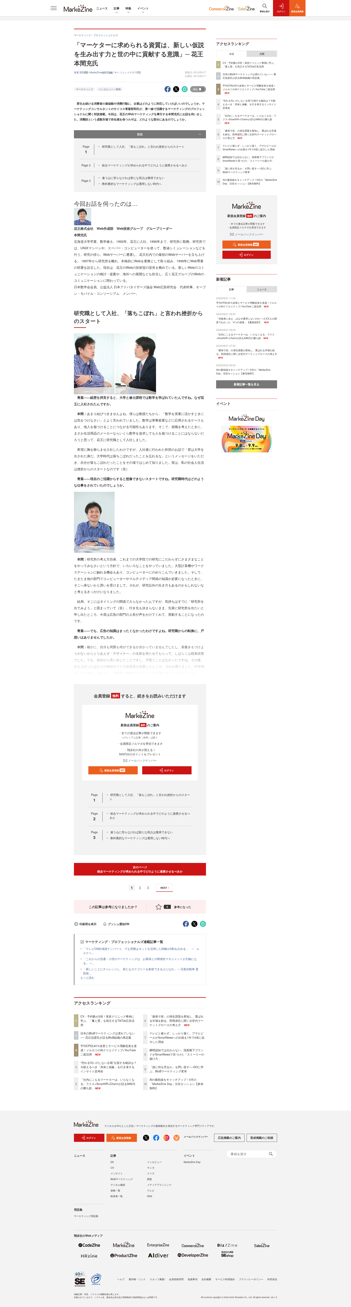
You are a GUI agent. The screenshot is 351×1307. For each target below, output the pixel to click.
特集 (128, 8)
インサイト (116, 1173)
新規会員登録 (114, 770)
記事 (116, 8)
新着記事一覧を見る (246, 384)
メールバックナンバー (142, 760)
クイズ (150, 1173)
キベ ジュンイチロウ (125, 72)
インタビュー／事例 (110, 89)
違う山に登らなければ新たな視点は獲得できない (133, 178)
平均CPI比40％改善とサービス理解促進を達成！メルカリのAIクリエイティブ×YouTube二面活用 (108, 1050)
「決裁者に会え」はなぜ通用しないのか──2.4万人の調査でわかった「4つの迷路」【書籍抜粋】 (246, 320)
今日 (231, 54)
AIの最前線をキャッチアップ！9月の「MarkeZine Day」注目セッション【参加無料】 (176, 1083)
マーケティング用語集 (86, 1216)
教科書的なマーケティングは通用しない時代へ (132, 184)
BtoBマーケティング (121, 1179)
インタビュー (154, 1162)
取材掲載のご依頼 (261, 1138)
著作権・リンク (137, 1279)
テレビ (150, 1190)
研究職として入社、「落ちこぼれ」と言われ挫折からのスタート (143, 146)
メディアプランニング (159, 1184)
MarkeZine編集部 (99, 72)
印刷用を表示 (87, 924)
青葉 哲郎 (79, 72)
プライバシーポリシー (251, 1279)
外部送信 (272, 1279)
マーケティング (84, 89)
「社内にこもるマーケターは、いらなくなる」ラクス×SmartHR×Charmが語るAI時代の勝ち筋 (107, 1083)
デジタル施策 (117, 1184)
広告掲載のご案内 (229, 1138)
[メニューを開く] (54, 8)
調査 (149, 1179)
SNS (149, 1196)
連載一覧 (115, 1190)
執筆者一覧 (116, 1196)
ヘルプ (121, 1279)
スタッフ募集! (157, 1279)
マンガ (150, 1167)
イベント (143, 8)
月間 (261, 54)
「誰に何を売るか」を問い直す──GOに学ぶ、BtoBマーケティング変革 (177, 1069)
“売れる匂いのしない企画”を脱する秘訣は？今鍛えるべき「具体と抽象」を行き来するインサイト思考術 (108, 1067)
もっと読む (87, 977)
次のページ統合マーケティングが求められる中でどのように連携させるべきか (140, 869)
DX (112, 1162)
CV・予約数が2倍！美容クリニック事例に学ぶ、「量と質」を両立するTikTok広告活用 (107, 1020)
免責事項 (192, 1279)
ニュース (102, 8)
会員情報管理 (176, 1279)
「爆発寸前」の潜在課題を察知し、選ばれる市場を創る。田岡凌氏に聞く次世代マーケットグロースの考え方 (177, 1020)
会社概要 (206, 1279)
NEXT (163, 888)
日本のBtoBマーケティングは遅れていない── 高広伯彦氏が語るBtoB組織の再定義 (107, 1035)
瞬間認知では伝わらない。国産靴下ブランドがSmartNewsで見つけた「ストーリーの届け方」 (177, 1054)
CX (112, 1167)
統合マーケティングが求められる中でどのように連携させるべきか (144, 165)
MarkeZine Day (192, 1162)
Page (86, 165)
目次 (140, 134)
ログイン (169, 770)
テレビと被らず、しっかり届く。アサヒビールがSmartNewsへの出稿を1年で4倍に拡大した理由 (177, 1037)
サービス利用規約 (225, 1279)
